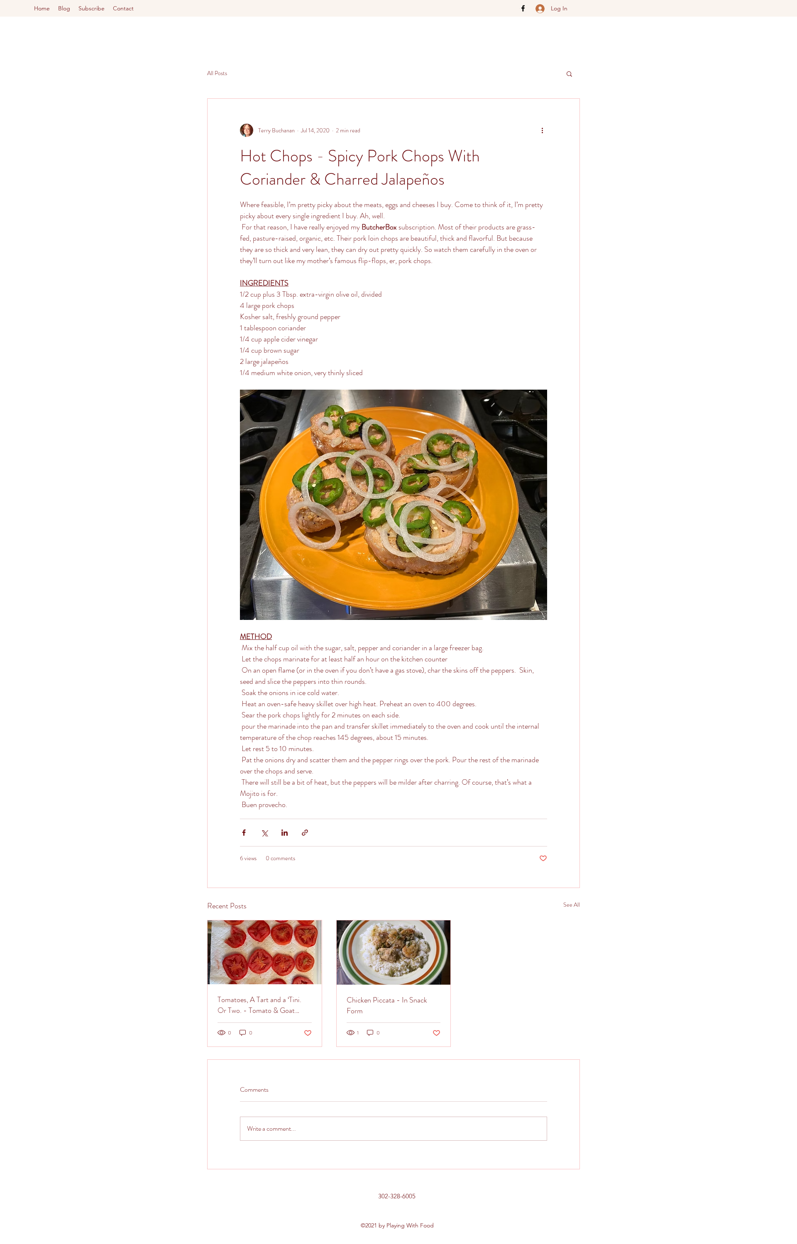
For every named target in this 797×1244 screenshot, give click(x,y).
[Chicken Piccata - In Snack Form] (394, 952)
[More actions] (542, 130)
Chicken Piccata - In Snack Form (387, 1005)
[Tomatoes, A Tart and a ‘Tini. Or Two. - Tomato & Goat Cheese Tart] (265, 952)
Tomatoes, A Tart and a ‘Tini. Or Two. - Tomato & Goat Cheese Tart (259, 1005)
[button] (569, 73)
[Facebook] (523, 8)
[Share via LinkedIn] (284, 833)
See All (571, 904)
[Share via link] (305, 833)
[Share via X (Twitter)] (264, 833)
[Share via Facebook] (244, 833)
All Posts (217, 73)
